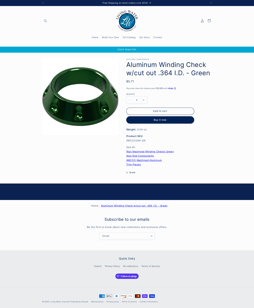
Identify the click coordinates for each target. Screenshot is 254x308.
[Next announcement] (211, 3)
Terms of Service (150, 266)
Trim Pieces (133, 164)
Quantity (130, 94)
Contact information (149, 302)
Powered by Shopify (79, 302)
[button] (45, 20)
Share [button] (132, 172)
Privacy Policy (112, 266)
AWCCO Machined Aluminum (144, 160)
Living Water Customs (60, 302)
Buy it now (160, 119)
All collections (130, 266)
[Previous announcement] (43, 3)
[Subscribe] (151, 236)
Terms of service (129, 302)
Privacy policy (113, 302)
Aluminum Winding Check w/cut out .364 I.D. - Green (134, 205)
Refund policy (97, 302)
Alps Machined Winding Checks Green (150, 151)
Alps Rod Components (140, 155)
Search (98, 266)
